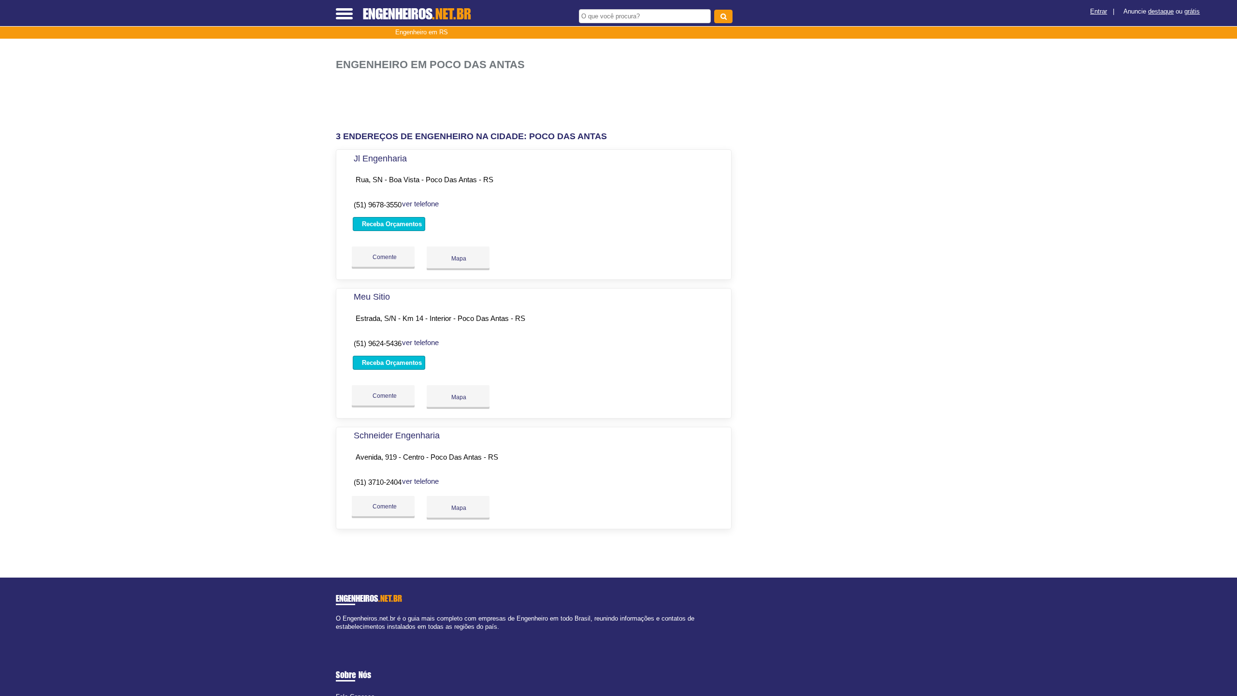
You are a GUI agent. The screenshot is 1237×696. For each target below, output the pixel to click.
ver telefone (420, 204)
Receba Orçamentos (391, 224)
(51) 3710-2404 (378, 482)
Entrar (1098, 11)
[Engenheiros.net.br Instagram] (347, 634)
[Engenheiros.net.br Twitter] (342, 634)
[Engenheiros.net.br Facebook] (338, 634)
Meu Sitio (372, 297)
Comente (384, 257)
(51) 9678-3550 (378, 205)
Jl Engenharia (380, 158)
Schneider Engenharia (397, 435)
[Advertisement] (539, 101)
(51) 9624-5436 (378, 343)
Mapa (458, 258)
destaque (1161, 11)
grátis (1192, 11)
